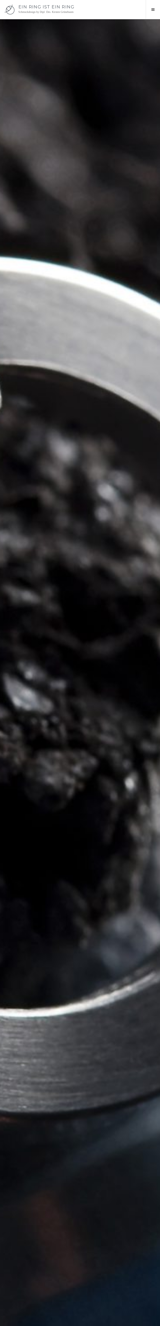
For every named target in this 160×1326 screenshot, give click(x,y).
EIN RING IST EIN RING (46, 7)
